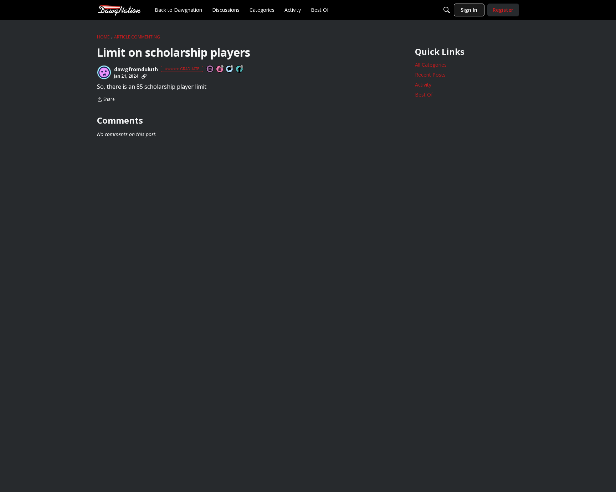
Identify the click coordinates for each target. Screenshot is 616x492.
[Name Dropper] (210, 69)
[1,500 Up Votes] (240, 69)
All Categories (431, 64)
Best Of (424, 94)
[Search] (446, 10)
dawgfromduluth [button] (136, 69)
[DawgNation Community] (119, 9)
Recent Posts (430, 74)
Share (106, 100)
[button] (104, 72)
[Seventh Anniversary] (220, 69)
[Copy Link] (144, 76)
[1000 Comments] (230, 69)
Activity (423, 84)
